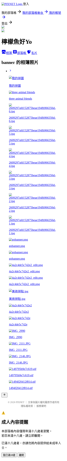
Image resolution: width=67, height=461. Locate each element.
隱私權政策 (27, 406)
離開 (21, 455)
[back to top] (4, 395)
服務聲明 (41, 406)
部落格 (22, 53)
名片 (34, 53)
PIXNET (20, 402)
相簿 (9, 53)
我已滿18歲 (9, 455)
